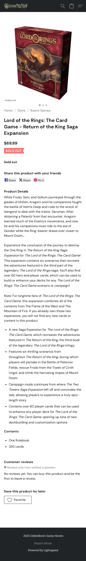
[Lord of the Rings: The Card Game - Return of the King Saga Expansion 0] (43, 63)
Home (8, 110)
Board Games (40, 110)
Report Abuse (43, 543)
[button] (16, 6)
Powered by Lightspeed (43, 550)
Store (21, 110)
